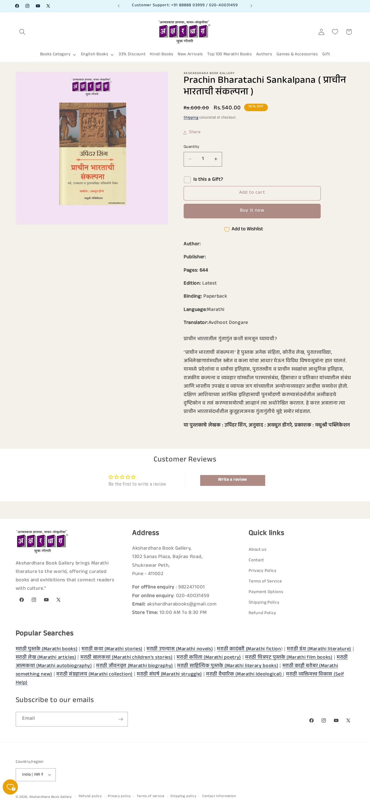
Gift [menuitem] (326, 54)
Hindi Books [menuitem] (161, 54)
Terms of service (150, 796)
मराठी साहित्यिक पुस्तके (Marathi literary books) (227, 666)
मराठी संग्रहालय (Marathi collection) (94, 674)
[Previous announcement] (119, 6)
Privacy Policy (263, 571)
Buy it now (252, 211)
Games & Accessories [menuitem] (297, 54)
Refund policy (90, 796)
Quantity (191, 147)
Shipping (191, 118)
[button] (23, 32)
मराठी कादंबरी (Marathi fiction (249, 649)
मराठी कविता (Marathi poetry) (209, 657)
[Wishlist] (335, 32)
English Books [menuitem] (94, 54)
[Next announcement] (251, 6)
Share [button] (194, 132)
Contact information (219, 796)
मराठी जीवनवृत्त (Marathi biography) (134, 666)
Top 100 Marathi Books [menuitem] (229, 54)
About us (258, 550)
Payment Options (266, 592)
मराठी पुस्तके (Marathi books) (47, 649)
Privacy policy (119, 796)
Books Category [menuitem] (55, 54)
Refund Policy (262, 613)
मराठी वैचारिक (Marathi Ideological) (244, 674)
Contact (256, 560)
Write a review (232, 480)
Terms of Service (265, 581)
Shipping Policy (264, 603)
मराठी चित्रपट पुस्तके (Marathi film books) (289, 657)
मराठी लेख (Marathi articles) (46, 657)
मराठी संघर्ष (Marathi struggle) (169, 674)
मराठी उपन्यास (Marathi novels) (180, 649)
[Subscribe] (121, 719)
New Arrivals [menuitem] (190, 54)
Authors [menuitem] (264, 54)
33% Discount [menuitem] (132, 54)
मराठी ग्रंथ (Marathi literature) (319, 649)
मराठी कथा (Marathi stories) (112, 649)
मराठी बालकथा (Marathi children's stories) (126, 657)
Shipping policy (183, 796)
